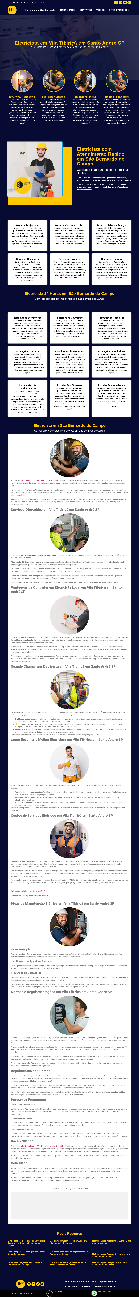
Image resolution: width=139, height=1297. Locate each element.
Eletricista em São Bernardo (39, 10)
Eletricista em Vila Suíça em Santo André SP (28, 891)
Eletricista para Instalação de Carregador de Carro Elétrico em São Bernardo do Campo (26, 1243)
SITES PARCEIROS (119, 10)
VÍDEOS (100, 10)
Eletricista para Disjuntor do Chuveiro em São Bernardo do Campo (68, 1242)
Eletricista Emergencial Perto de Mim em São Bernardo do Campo (26, 1263)
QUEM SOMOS (67, 10)
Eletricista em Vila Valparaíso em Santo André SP (29, 896)
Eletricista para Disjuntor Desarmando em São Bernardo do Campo (111, 1255)
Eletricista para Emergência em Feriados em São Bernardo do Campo (68, 1263)
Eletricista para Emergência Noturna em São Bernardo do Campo (110, 1263)
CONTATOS (86, 10)
